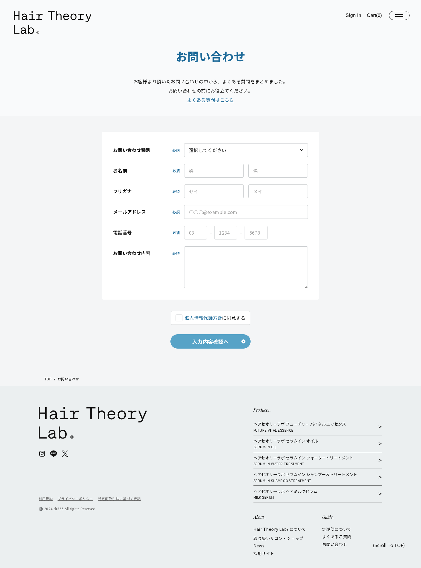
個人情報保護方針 (203, 317)
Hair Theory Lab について (279, 529)
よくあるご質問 (336, 536)
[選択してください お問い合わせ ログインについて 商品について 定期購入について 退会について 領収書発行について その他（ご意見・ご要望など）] (246, 150)
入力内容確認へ (210, 341)
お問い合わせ (334, 544)
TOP (48, 378)
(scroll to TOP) (389, 545)
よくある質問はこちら (210, 99)
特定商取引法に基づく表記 (119, 498)
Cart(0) (374, 15)
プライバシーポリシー (75, 498)
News (258, 546)
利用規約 (46, 498)
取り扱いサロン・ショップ (278, 538)
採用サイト (263, 553)
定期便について (336, 529)
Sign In (353, 15)
